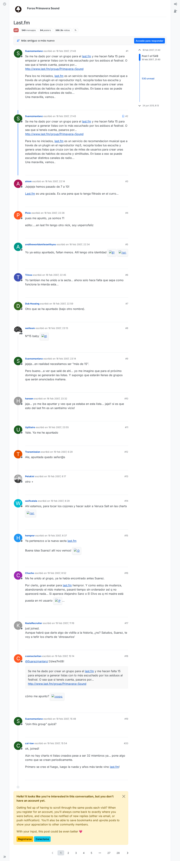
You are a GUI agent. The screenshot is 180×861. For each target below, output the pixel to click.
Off (16, 30)
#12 (126, 451)
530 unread (148, 78)
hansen (29, 398)
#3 (126, 181)
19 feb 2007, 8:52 (56, 573)
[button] (4, 857)
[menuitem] (175, 4)
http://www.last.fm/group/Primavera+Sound (54, 69)
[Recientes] (4, 4)
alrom (28, 181)
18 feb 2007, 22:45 (56, 274)
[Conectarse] (175, 4)
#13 (126, 476)
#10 (126, 398)
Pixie (28, 212)
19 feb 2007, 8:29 (60, 500)
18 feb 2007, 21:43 (66, 51)
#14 (126, 500)
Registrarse (25, 839)
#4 (126, 212)
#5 (126, 244)
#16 (126, 573)
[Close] (124, 796)
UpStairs (30, 427)
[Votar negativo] (118, 106)
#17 (126, 623)
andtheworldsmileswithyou (40, 244)
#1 (127, 51)
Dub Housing (32, 303)
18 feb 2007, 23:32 (57, 398)
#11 (126, 427)
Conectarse (42, 839)
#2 (126, 116)
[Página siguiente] (127, 852)
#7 (127, 303)
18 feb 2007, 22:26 (54, 212)
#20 (126, 743)
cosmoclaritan (33, 656)
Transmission (32, 451)
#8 (126, 328)
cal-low (29, 743)
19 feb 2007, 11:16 (65, 623)
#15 (126, 535)
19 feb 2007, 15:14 (64, 656)
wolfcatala (31, 500)
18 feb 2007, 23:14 (66, 358)
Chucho (29, 573)
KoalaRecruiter (33, 623)
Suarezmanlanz (34, 51)
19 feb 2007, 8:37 (57, 535)
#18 (126, 656)
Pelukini (29, 476)
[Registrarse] (175, 11)
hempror (30, 535)
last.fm (86, 56)
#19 (126, 718)
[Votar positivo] (106, 106)
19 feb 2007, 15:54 (57, 743)
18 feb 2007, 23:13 (58, 328)
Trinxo (28, 274)
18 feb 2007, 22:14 (55, 181)
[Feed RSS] (75, 30)
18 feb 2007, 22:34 (79, 244)
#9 (126, 358)
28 (118, 852)
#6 (126, 274)
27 (108, 852)
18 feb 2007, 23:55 (59, 427)
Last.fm (30, 193)
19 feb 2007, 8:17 (57, 476)
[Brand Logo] (19, 8)
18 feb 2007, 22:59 (63, 303)
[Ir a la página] (99, 852)
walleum (30, 328)
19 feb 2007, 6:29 (63, 451)
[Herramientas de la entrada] (125, 106)
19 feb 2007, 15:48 (66, 718)
